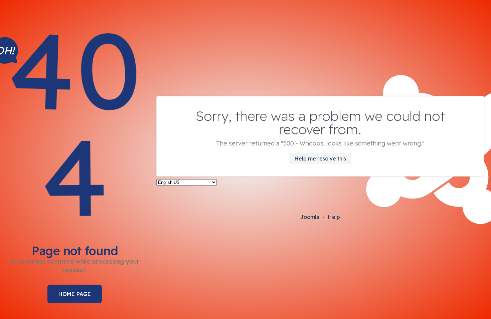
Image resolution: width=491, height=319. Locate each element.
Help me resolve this (320, 158)
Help (334, 217)
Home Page (74, 294)
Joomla (309, 217)
